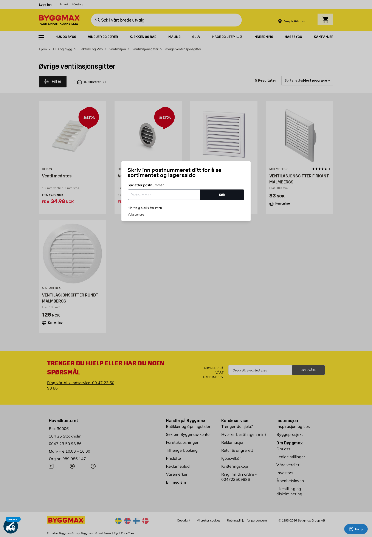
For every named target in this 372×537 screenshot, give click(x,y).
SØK (222, 195)
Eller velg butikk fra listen (145, 208)
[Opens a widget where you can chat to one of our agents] (356, 529)
